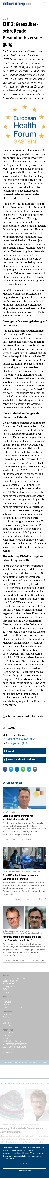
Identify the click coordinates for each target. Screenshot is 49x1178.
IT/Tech (6, 989)
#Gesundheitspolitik (13, 839)
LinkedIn (7, 1022)
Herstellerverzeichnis (12, 1007)
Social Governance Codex (14, 1046)
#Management (27, 839)
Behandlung (8, 983)
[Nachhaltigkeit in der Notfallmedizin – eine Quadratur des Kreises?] (24, 917)
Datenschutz (8, 1049)
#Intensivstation (28, 960)
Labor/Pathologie (10, 980)
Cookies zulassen (24, 1171)
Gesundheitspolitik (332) (20, 738)
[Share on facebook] (5, 769)
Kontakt (6, 1038)
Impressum (8, 1052)
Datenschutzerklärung (19, 1153)
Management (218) (17, 743)
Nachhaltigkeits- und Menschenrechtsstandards (15, 1042)
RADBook (7, 1001)
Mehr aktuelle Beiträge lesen (21, 759)
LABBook (7, 1004)
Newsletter (8, 1035)
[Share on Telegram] (29, 769)
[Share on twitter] (11, 769)
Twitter (6, 1017)
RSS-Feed (7, 1025)
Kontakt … (12, 751)
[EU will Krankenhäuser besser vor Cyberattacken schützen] (24, 858)
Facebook (7, 1014)
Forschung (7, 992)
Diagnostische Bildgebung (15, 977)
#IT (44, 899)
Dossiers (6, 998)
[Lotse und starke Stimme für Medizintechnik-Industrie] (24, 798)
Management (9, 986)
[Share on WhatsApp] (23, 769)
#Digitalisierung (20, 899)
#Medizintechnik (40, 839)
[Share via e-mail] (35, 769)
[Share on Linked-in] (17, 769)
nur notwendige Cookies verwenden (24, 1164)
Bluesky (6, 1020)
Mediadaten (8, 1032)
